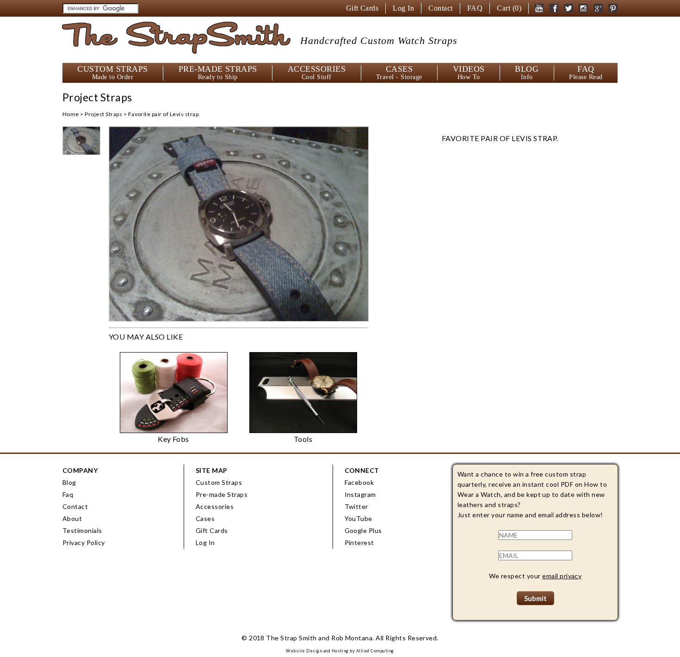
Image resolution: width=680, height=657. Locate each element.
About (72, 518)
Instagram (360, 494)
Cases (205, 518)
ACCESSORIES (317, 73)
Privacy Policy (83, 542)
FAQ (474, 8)
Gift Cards (362, 8)
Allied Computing (375, 650)
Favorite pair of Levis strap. (164, 114)
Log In (403, 8)
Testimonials (82, 530)
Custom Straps (219, 482)
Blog (69, 482)
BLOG (526, 73)
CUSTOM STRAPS (112, 73)
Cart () (509, 8)
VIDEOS (469, 73)
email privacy (561, 576)
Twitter (356, 506)
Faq (67, 494)
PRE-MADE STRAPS (218, 73)
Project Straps (103, 114)
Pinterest (359, 542)
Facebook (359, 482)
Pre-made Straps (221, 494)
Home (70, 114)
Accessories (215, 506)
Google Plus (363, 530)
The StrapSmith (259, 38)
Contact (440, 8)
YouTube (358, 518)
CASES (399, 73)
